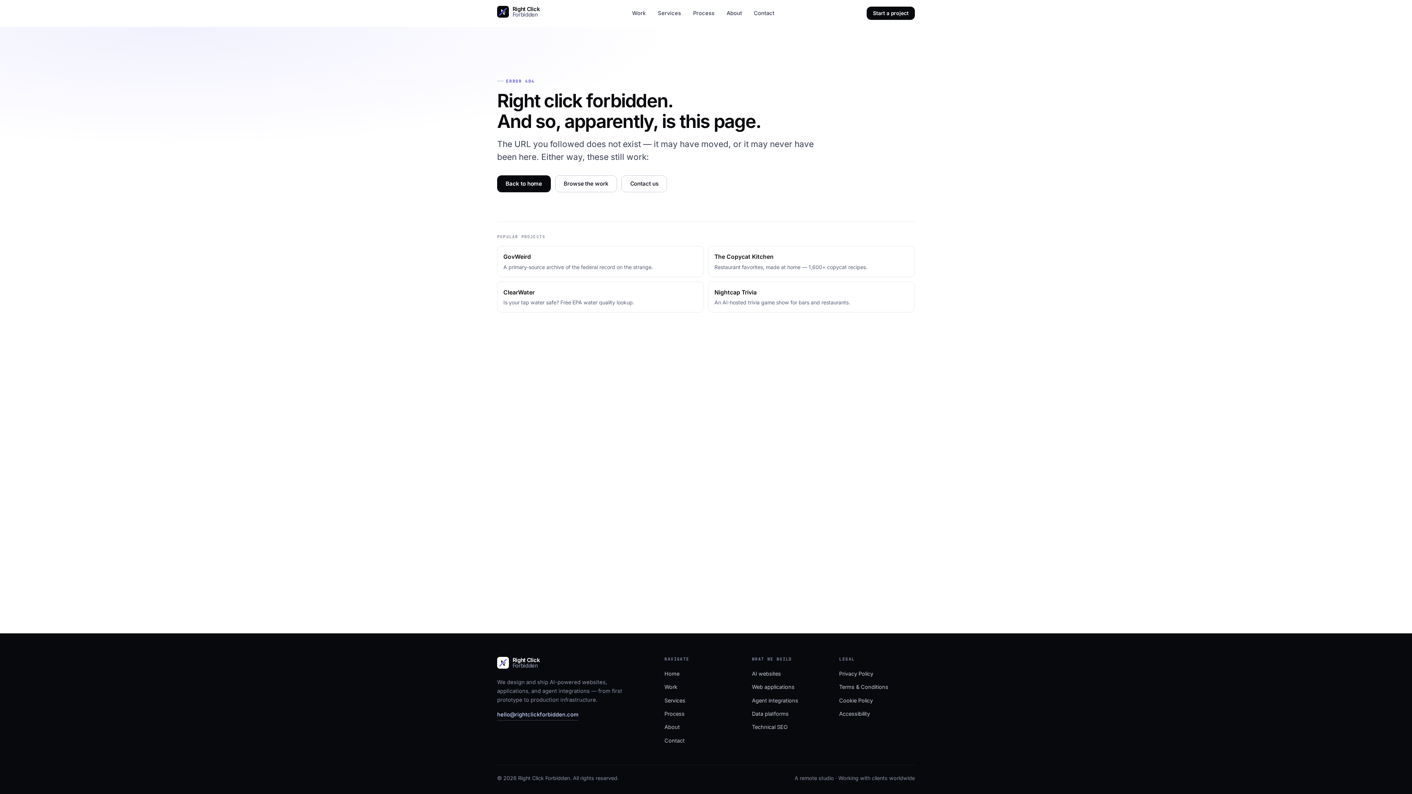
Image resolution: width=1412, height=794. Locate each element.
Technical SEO (770, 727)
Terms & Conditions (863, 687)
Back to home (524, 183)
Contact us (644, 183)
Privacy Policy (856, 673)
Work (639, 13)
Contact (764, 13)
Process (703, 13)
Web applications (773, 687)
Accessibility (854, 714)
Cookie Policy (856, 700)
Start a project (891, 13)
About (734, 13)
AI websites (766, 673)
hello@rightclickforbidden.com (537, 714)
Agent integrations (775, 700)
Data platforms (770, 714)
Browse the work (586, 183)
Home (672, 673)
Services (669, 13)
